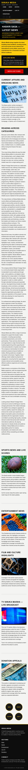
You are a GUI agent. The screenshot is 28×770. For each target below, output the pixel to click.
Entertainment (7, 10)
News (10, 7)
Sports (17, 7)
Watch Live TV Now (14, 71)
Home (4, 7)
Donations (6, 14)
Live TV (17, 10)
